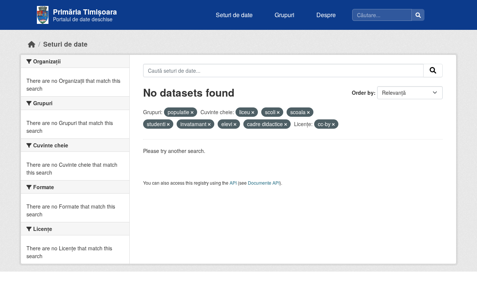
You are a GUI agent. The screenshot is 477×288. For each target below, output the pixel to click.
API (233, 182)
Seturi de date (234, 14)
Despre (326, 14)
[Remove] (192, 112)
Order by (363, 92)
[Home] (31, 43)
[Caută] (418, 15)
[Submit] (433, 70)
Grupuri (284, 14)
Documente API (263, 182)
